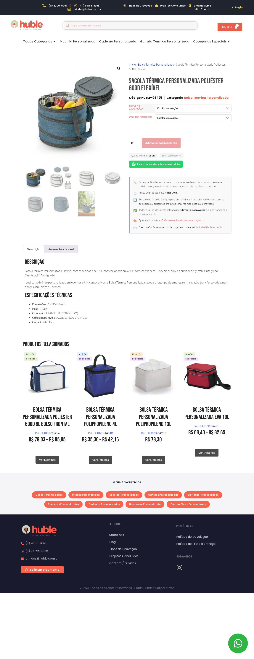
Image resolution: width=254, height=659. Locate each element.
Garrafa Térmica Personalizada (164, 41)
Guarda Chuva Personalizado (188, 504)
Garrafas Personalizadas (203, 494)
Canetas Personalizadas (163, 494)
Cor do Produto (140, 117)
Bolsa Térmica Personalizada (156, 64)
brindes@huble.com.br (209, 227)
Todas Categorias (37, 41)
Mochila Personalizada (77, 41)
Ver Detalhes (47, 459)
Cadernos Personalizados (104, 504)
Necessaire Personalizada (145, 504)
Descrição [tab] (33, 249)
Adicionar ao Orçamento (161, 143)
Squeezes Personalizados (63, 504)
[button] (118, 68)
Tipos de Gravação (136, 107)
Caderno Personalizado (117, 41)
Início (132, 64)
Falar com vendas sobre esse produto (158, 164)
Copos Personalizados (49, 494)
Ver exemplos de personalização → (184, 220)
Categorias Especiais (210, 41)
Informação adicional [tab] (60, 249)
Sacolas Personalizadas (124, 494)
